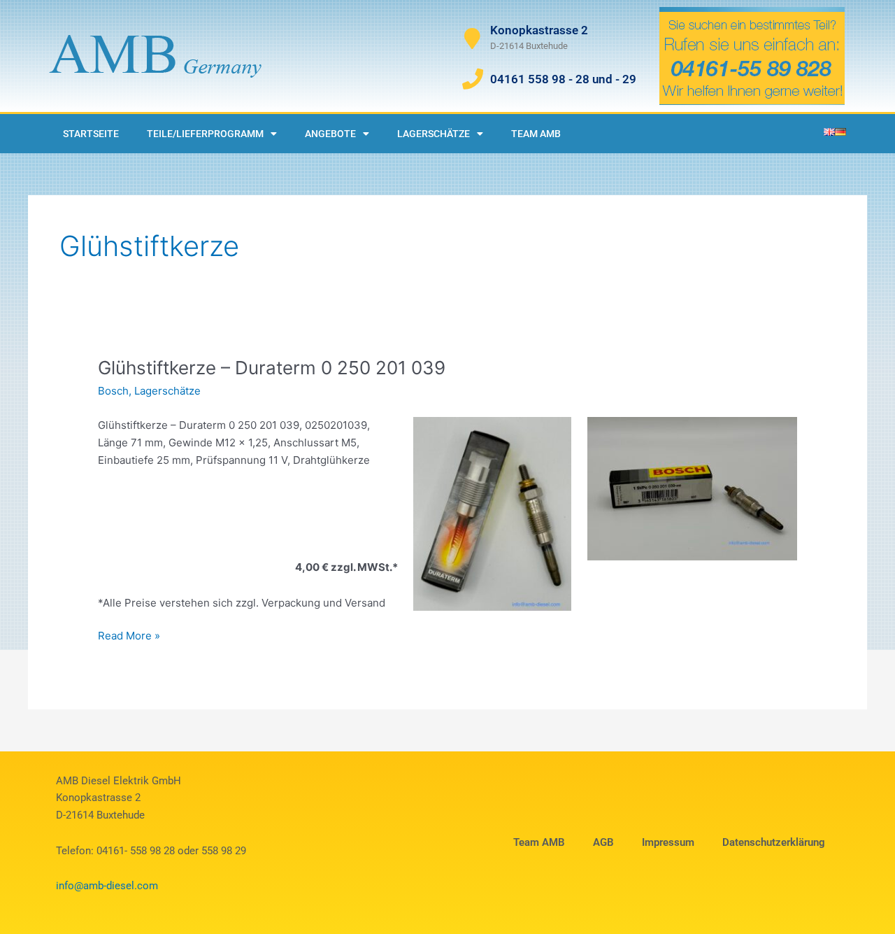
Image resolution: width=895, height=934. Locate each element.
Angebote (330, 133)
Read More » (129, 635)
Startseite (91, 133)
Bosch (113, 390)
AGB (603, 842)
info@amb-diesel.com (107, 885)
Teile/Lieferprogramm (205, 133)
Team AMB (536, 133)
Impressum (668, 842)
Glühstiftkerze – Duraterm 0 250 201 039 (271, 367)
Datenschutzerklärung (773, 842)
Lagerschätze (433, 133)
